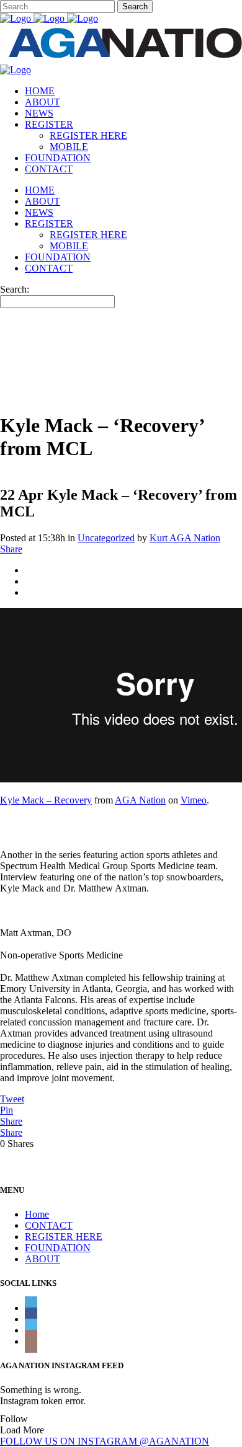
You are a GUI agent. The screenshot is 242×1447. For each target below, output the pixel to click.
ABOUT (42, 1259)
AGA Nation (140, 800)
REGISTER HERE (63, 1236)
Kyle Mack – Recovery (46, 800)
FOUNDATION (58, 1247)
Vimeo (194, 800)
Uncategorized (106, 538)
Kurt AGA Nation (185, 538)
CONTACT (49, 1225)
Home (37, 1214)
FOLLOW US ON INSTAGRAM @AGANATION (104, 1441)
